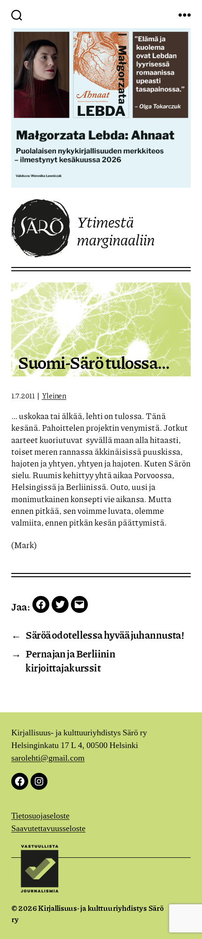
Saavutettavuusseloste (48, 828)
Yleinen (54, 395)
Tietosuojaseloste (40, 815)
